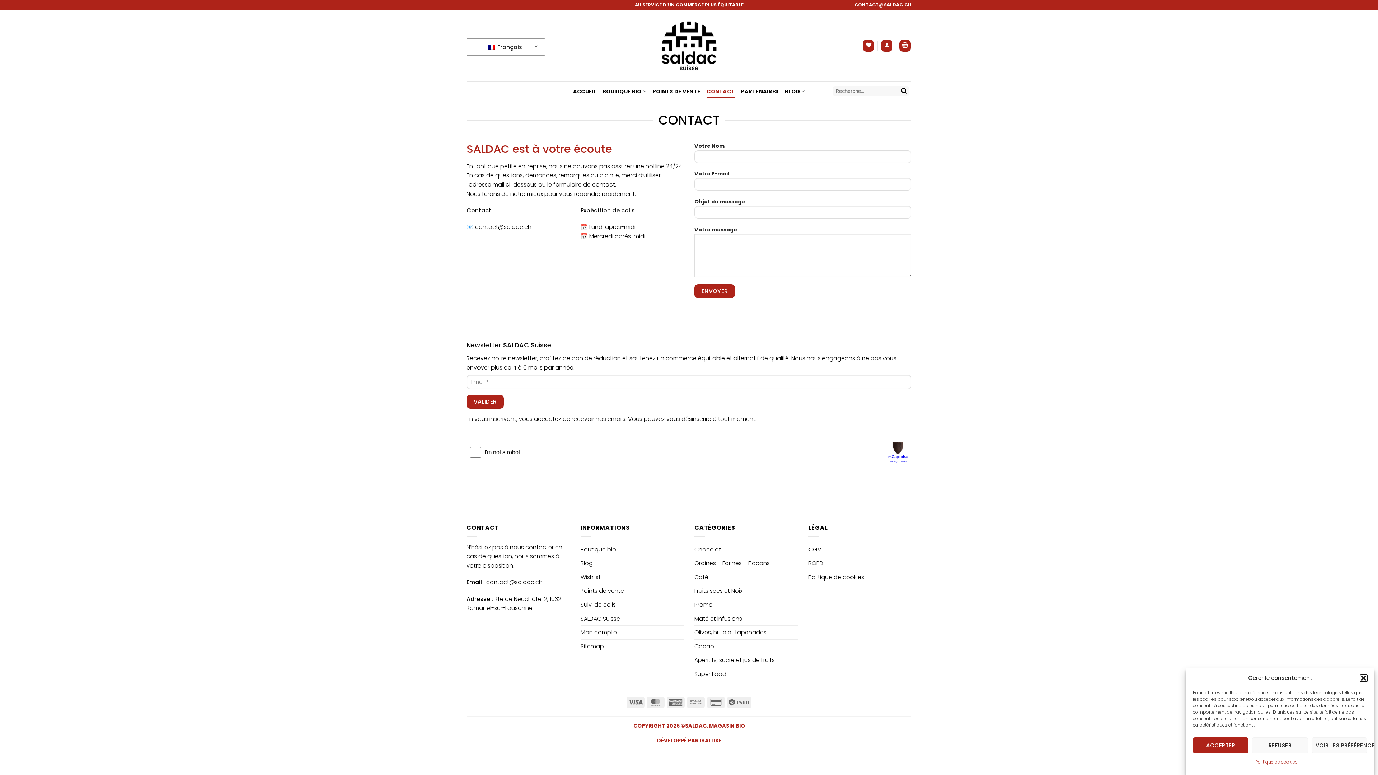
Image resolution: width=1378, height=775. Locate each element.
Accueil (584, 91)
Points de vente (676, 91)
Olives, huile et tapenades (730, 632)
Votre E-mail (711, 173)
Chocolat (707, 549)
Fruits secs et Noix (718, 591)
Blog (792, 91)
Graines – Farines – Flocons (732, 563)
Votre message (715, 229)
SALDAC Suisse (600, 619)
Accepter (1220, 745)
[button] (1363, 678)
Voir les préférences (1341, 745)
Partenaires (759, 91)
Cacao (704, 646)
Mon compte (599, 632)
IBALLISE (710, 740)
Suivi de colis (598, 605)
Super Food (710, 674)
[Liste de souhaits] (868, 46)
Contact (721, 91)
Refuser (1280, 745)
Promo (703, 605)
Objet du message (719, 201)
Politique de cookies (1276, 762)
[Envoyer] (904, 91)
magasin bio (727, 725)
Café (701, 577)
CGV (814, 549)
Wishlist (591, 577)
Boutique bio (622, 91)
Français (509, 47)
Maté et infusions (718, 619)
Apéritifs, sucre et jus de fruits (734, 660)
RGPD (816, 563)
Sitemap (592, 646)
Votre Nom (709, 146)
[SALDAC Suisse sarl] (689, 45)
